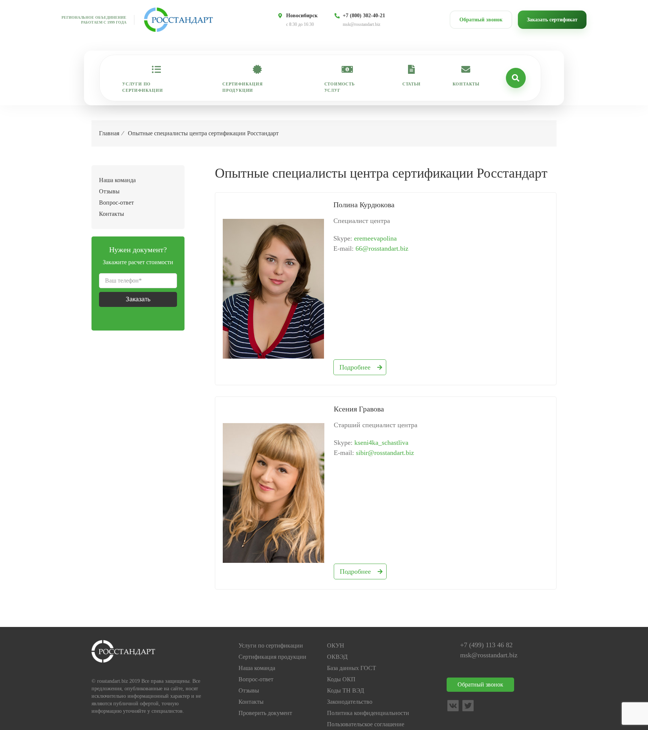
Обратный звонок (480, 19)
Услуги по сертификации (142, 87)
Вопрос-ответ (116, 202)
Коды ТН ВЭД (345, 690)
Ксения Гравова (359, 409)
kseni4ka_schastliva (381, 442)
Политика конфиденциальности (368, 713)
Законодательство (349, 702)
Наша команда (117, 180)
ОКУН (335, 645)
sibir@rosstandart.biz (385, 452)
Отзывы (109, 191)
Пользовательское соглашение (365, 724)
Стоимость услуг (339, 87)
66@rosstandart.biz (382, 248)
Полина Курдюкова (363, 204)
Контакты (466, 84)
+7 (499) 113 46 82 (486, 645)
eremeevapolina (375, 238)
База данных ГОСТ (351, 668)
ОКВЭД (337, 657)
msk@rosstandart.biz (361, 24)
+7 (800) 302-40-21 (364, 15)
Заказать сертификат (552, 19)
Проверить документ (265, 713)
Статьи (411, 84)
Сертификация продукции (242, 87)
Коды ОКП (341, 679)
